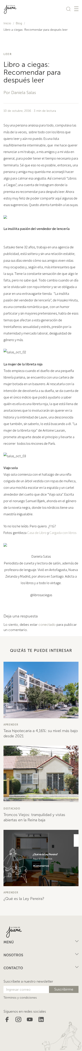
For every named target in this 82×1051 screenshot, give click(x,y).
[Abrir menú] (76, 9)
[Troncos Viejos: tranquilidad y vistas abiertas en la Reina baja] (41, 774)
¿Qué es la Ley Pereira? (23, 898)
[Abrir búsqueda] (68, 8)
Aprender (10, 724)
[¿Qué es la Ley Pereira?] (41, 858)
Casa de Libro (37, 532)
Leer (7, 54)
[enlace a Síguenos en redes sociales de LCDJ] (6, 1019)
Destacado (11, 808)
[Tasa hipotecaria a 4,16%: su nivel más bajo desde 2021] (41, 690)
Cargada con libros (62, 532)
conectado (47, 624)
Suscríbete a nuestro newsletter (28, 981)
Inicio (7, 23)
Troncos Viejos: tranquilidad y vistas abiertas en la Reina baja (34, 817)
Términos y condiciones (20, 997)
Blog (19, 23)
